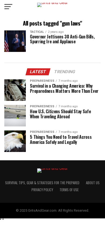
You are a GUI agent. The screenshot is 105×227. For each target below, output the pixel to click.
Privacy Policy (42, 189)
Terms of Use (69, 189)
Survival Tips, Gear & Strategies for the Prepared (42, 182)
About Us (93, 182)
